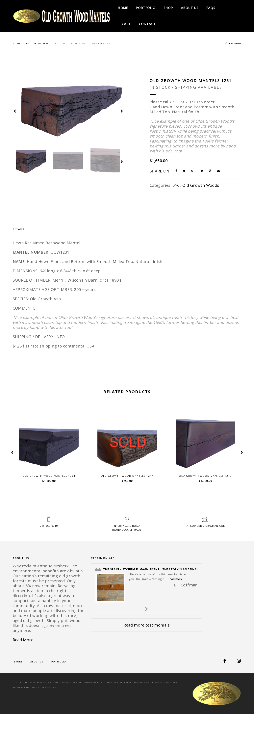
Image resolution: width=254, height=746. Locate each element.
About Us (189, 8)
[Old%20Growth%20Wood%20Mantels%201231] (178, 170)
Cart (126, 24)
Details (18, 228)
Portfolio (146, 8)
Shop (168, 8)
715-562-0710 (49, 525)
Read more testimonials (146, 625)
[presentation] (15, 110)
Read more (129, 465)
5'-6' (176, 185)
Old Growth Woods (41, 43)
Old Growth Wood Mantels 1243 (205, 475)
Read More (23, 639)
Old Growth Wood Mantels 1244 (127, 475)
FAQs (210, 8)
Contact (147, 24)
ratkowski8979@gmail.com (205, 525)
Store (18, 661)
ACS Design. (49, 687)
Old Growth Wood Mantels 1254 (48, 475)
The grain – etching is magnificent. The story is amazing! (150, 569)
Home (123, 8)
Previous (234, 43)
